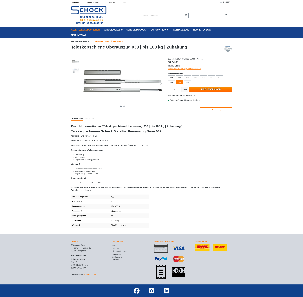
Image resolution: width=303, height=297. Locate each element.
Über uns (75, 2)
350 (179, 77)
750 (187, 82)
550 (211, 77)
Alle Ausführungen (215, 110)
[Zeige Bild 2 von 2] (124, 106)
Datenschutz (117, 248)
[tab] (77, 118)
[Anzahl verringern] (170, 89)
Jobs (124, 2)
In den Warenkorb (211, 89)
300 (171, 77)
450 (195, 77)
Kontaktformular (90, 274)
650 (171, 82)
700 (179, 82)
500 (203, 77)
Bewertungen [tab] (89, 118)
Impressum (116, 254)
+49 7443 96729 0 (78, 256)
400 (187, 77)
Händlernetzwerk (93, 2)
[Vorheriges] (84, 83)
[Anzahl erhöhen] (179, 89)
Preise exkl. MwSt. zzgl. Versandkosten (184, 69)
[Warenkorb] (230, 14)
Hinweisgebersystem (120, 251)
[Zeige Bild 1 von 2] (121, 106)
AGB (114, 245)
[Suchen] (186, 15)
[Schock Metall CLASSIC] (228, 49)
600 (219, 77)
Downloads (111, 2)
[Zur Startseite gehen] (89, 15)
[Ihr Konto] (226, 15)
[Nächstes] (161, 83)
